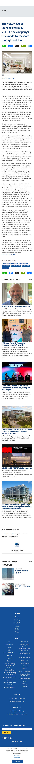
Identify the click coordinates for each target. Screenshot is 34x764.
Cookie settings (17, 757)
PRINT (23, 46)
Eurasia (9, 655)
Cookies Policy (17, 755)
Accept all (17, 761)
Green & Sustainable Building (9, 683)
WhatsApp (4, 46)
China (9, 650)
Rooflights (26, 265)
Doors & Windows (9, 653)
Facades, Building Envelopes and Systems (9, 665)
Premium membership (17, 711)
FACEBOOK (10, 46)
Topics (17, 629)
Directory (17, 620)
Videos (25, 684)
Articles (17, 626)
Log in (6, 534)
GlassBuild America (9, 677)
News (17, 617)
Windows (6, 268)
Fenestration (24, 263)
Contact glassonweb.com (17, 701)
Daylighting (7, 263)
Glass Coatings (9, 670)
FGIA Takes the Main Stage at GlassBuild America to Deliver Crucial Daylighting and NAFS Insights (16, 388)
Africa (9, 642)
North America (24, 663)
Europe (9, 658)
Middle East (24, 660)
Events (9, 661)
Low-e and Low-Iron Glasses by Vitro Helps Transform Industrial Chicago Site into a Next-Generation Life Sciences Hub (17, 507)
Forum (17, 632)
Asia (9, 647)
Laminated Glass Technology (24, 649)
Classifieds (17, 623)
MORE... (30, 279)
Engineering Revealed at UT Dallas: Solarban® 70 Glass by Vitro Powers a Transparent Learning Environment (17, 431)
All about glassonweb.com (17, 698)
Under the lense (25, 678)
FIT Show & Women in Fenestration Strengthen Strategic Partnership (13, 344)
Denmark (15, 263)
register (12, 534)
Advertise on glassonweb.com (17, 714)
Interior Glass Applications (24, 645)
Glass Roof (6, 265)
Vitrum (25, 687)
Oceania (24, 666)
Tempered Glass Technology (25, 675)
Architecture (9, 645)
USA (24, 681)
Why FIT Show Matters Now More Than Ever (16, 306)
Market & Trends (24, 657)
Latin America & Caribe (24, 654)
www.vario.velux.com (8, 255)
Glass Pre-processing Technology (9, 673)
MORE (30, 46)
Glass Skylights (16, 265)
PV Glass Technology (24, 671)
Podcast (24, 668)
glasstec (9, 680)
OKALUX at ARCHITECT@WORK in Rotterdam (17, 468)
